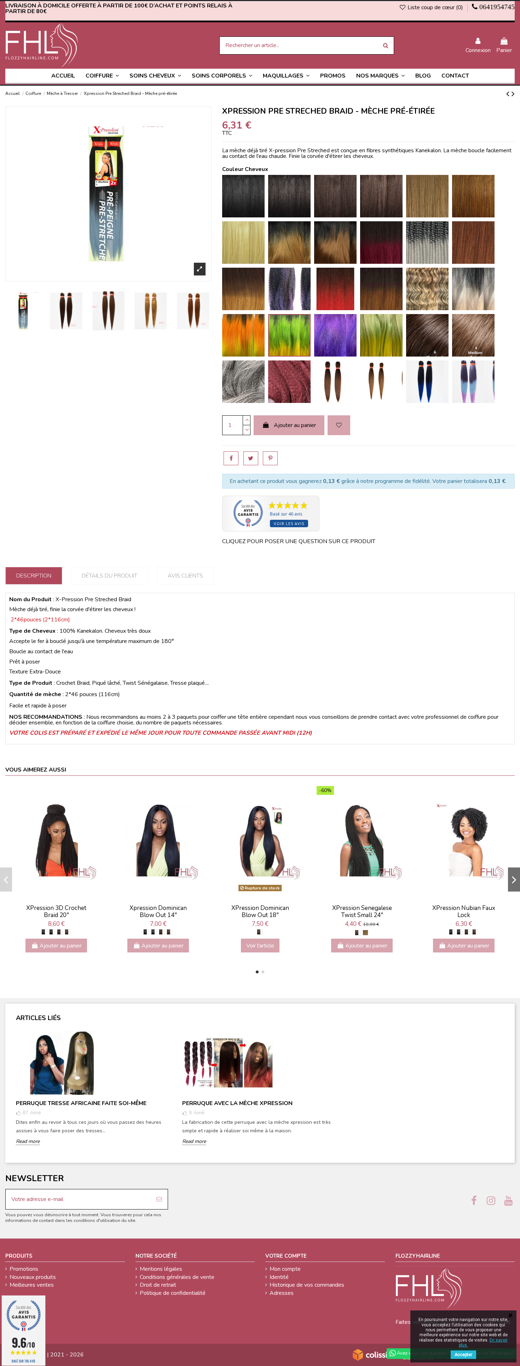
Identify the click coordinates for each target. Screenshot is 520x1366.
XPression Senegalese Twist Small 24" (362, 911)
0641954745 (497, 6)
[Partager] (231, 458)
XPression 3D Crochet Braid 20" (56, 911)
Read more (28, 1142)
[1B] (52, 932)
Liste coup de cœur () (435, 7)
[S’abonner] (159, 1199)
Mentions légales (161, 1269)
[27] (365, 932)
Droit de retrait (158, 1285)
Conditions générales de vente (177, 1277)
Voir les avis (289, 523)
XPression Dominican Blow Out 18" (260, 911)
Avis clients (185, 576)
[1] (44, 932)
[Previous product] (509, 93)
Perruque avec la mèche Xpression (237, 1103)
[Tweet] (250, 458)
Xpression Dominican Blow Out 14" (158, 911)
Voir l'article (260, 946)
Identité (279, 1277)
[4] (67, 932)
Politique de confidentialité (173, 1293)
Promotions (24, 1269)
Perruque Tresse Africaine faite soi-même (81, 1103)
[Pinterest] (270, 458)
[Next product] (513, 93)
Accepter (463, 1354)
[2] (60, 932)
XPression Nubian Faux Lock (463, 911)
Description (33, 576)
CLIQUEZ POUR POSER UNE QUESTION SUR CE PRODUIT (298, 541)
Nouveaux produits (33, 1277)
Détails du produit (109, 576)
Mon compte (285, 1269)
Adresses (282, 1293)
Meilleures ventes (32, 1285)
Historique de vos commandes (307, 1285)
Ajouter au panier (295, 425)
